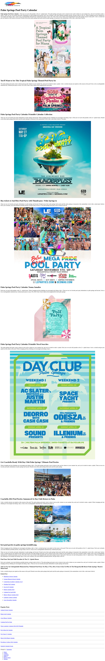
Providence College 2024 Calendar (9, 642)
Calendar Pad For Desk (6, 622)
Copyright (6, 655)
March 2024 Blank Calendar (7, 638)
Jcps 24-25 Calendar (9, 587)
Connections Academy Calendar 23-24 (13, 581)
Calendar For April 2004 (10, 592)
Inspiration (9, 649)
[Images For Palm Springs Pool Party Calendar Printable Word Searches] (52, 318)
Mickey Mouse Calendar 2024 (11, 594)
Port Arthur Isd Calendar (7, 630)
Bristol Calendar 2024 (9, 589)
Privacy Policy (7, 657)
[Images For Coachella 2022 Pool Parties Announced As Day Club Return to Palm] (52, 482)
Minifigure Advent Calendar (10, 576)
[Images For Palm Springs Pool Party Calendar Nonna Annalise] (52, 246)
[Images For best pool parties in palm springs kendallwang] (52, 524)
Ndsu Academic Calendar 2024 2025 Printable (12, 626)
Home (5, 652)
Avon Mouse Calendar (6, 618)
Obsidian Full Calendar (9, 584)
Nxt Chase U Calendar (6, 634)
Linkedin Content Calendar (10, 597)
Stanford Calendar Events (7, 646)
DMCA (5, 656)
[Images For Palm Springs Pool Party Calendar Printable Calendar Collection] (52, 99)
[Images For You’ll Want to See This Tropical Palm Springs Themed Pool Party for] (52, 49)
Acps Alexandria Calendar (10, 600)
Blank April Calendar (6, 614)
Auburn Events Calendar (7, 610)
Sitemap (6, 659)
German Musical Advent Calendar (12, 579)
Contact (5, 653)
